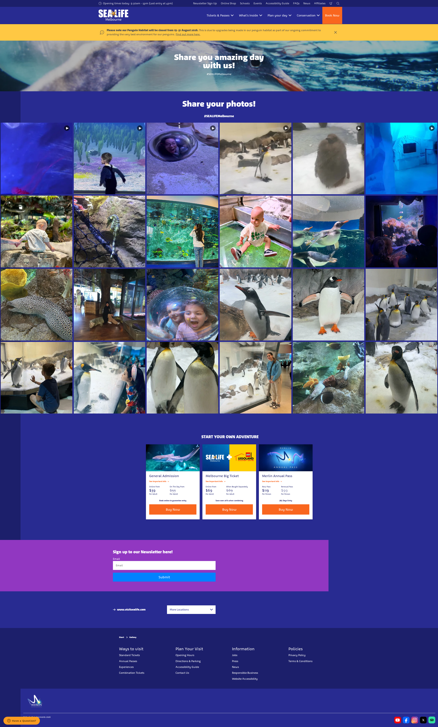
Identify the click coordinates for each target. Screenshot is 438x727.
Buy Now (229, 509)
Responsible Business (245, 672)
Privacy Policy (297, 655)
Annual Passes (128, 661)
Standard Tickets (129, 655)
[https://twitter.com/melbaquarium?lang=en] (423, 720)
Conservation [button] (306, 15)
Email (116, 558)
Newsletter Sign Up (205, 3)
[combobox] (191, 609)
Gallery (132, 637)
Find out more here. (188, 34)
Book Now (332, 15)
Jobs (234, 655)
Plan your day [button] (277, 15)
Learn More (36, 158)
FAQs (296, 3)
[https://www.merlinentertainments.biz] (35, 700)
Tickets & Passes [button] (218, 15)
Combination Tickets (131, 672)
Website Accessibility (245, 678)
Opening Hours (185, 655)
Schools (245, 3)
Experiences (126, 667)
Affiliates (319, 3)
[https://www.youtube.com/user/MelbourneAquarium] (397, 720)
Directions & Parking (188, 661)
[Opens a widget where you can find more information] (21, 721)
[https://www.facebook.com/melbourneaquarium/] (406, 720)
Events (258, 3)
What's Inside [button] (248, 15)
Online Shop (228, 3)
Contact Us (182, 672)
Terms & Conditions (300, 661)
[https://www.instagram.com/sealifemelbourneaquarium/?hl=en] (414, 720)
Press (235, 661)
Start (121, 637)
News (306, 3)
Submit (164, 577)
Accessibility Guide (277, 3)
